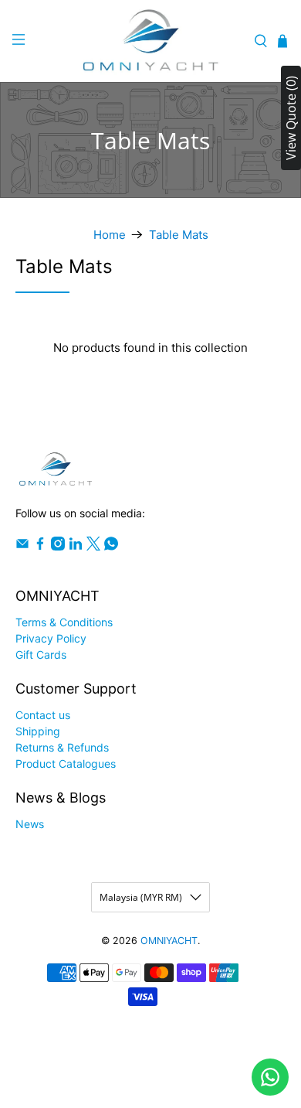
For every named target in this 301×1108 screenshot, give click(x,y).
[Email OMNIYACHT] (22, 546)
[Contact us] (270, 1077)
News (29, 823)
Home (109, 234)
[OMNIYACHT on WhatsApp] (111, 546)
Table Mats (178, 234)
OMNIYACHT (169, 940)
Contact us (42, 714)
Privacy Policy (50, 638)
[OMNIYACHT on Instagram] (58, 546)
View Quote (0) (290, 118)
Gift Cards (40, 654)
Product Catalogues (65, 763)
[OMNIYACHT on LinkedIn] (76, 546)
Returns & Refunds (62, 747)
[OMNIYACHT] (151, 41)
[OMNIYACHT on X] (93, 546)
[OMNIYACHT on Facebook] (40, 546)
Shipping (37, 731)
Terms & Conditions (64, 622)
